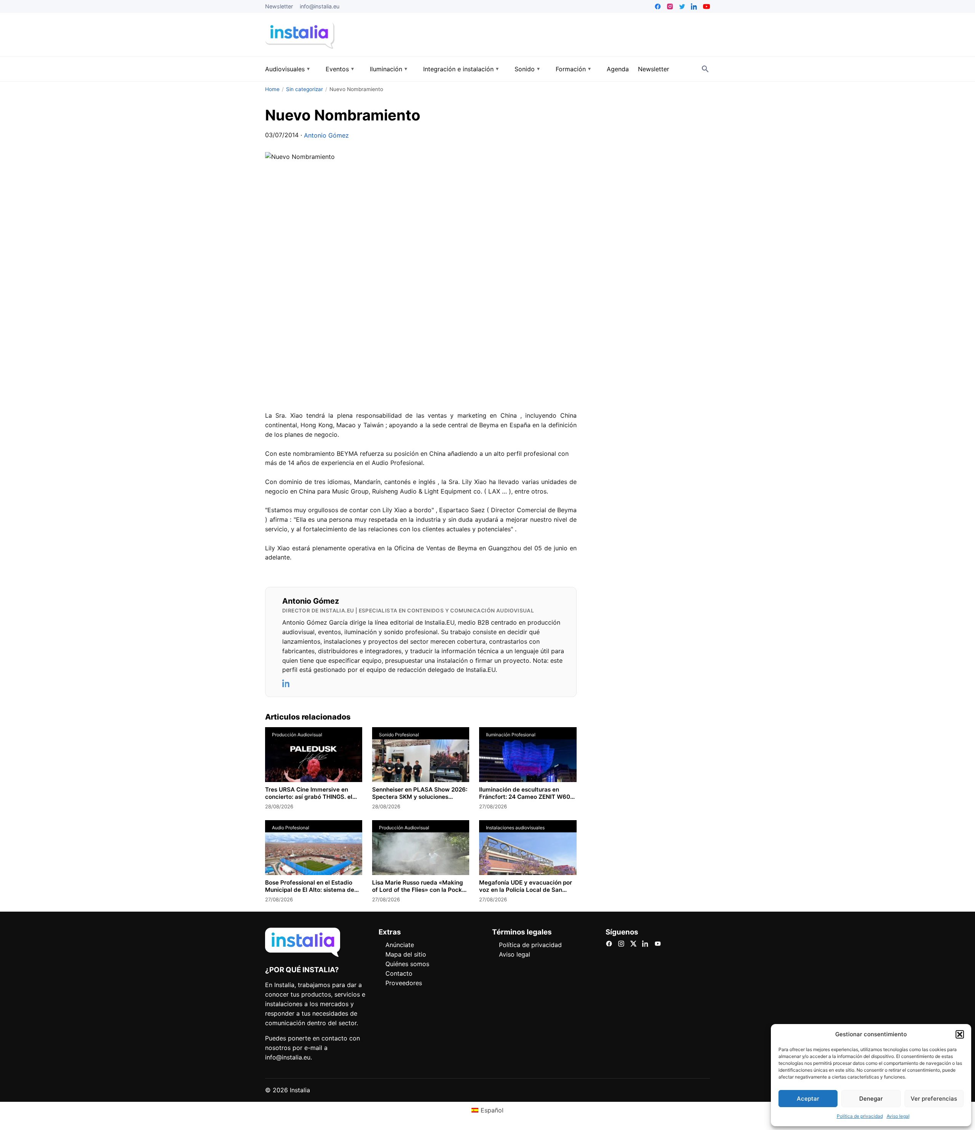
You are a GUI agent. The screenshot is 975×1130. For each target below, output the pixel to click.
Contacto (398, 973)
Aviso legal (898, 1116)
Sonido (525, 69)
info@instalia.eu (319, 6)
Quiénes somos (407, 964)
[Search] (705, 69)
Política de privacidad (860, 1116)
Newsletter (279, 6)
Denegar (871, 1098)
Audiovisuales (285, 69)
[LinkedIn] (286, 683)
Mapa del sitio (405, 954)
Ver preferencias (934, 1098)
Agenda (618, 69)
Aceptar (808, 1098)
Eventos (337, 69)
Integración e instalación (458, 69)
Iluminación (386, 69)
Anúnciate (399, 945)
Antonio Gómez (326, 135)
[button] (960, 1034)
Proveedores (403, 983)
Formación (571, 69)
